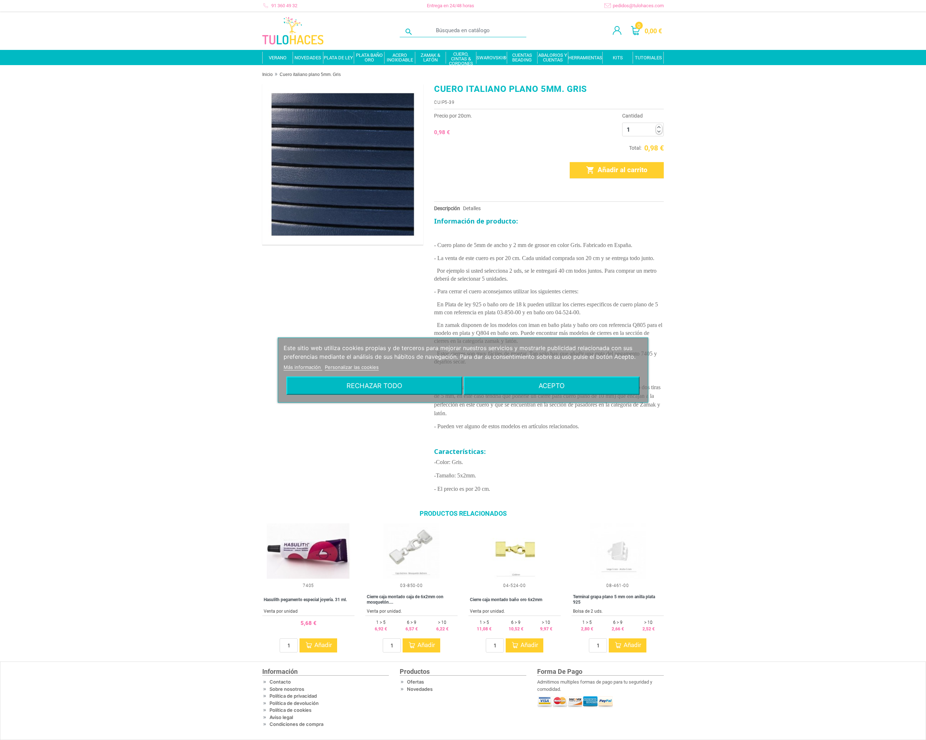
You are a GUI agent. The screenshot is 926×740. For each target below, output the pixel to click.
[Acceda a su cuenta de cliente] (617, 30)
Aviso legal (281, 717)
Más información (303, 367)
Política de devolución (294, 703)
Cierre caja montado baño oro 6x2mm (506, 599)
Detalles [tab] (472, 208)
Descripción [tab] (447, 208)
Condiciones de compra (296, 724)
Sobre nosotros (286, 689)
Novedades (420, 689)
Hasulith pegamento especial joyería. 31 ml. (305, 599)
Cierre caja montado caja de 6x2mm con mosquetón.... (405, 599)
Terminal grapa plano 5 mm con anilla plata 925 (614, 599)
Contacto (280, 682)
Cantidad (632, 116)
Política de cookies (290, 710)
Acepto (552, 386)
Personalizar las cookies (352, 367)
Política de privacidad (293, 696)
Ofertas (415, 682)
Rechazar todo (374, 386)
